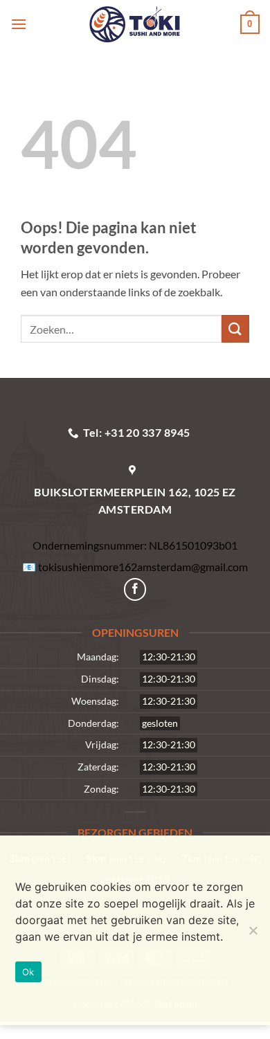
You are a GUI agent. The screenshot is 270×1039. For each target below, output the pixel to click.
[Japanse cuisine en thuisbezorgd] (135, 24)
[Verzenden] (235, 328)
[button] (22, 24)
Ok (28, 971)
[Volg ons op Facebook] (135, 589)
